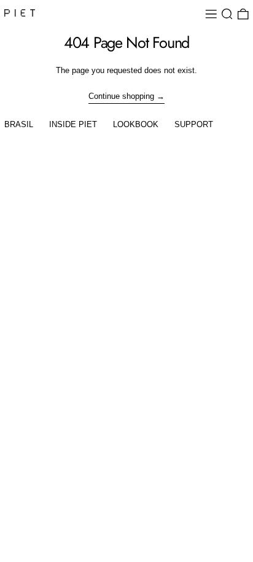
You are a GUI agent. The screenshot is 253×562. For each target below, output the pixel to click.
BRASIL (18, 124)
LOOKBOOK (135, 124)
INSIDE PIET (73, 124)
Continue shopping (121, 96)
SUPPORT (193, 124)
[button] (227, 14)
